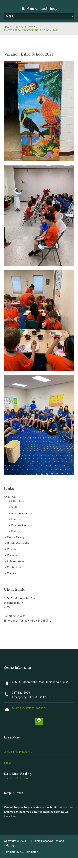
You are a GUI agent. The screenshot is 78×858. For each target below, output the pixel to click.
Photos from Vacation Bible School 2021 (31, 30)
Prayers (12, 555)
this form (68, 807)
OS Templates (29, 851)
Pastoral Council (21, 525)
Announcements (21, 513)
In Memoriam (15, 561)
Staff (14, 507)
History (15, 531)
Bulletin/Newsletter (18, 543)
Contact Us (14, 567)
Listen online (21, 778)
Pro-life (11, 549)
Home (7, 27)
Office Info (17, 501)
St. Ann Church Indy (39, 8)
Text (6, 778)
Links (8, 762)
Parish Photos (25, 27)
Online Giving (15, 537)
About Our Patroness (18, 751)
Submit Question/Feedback (29, 707)
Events (15, 519)
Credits (11, 573)
